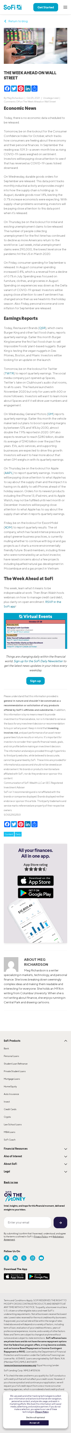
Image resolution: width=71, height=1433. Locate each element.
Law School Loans (13, 1124)
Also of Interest (13, 1156)
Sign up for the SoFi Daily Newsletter (38, 661)
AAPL (9, 473)
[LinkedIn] (15, 1258)
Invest (7, 1101)
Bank (6, 1048)
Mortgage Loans (12, 1078)
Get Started (45, 7)
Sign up (35, 681)
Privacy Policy (41, 1236)
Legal (7, 1171)
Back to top (11, 1182)
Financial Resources (15, 1149)
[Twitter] (24, 1258)
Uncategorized (51, 97)
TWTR (9, 373)
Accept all (34, 1422)
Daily (18, 834)
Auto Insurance (11, 1094)
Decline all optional (35, 1417)
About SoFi (10, 1164)
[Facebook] (6, 1258)
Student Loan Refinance (15, 1063)
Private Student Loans (15, 1071)
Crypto (7, 1116)
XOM (8, 527)
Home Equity (10, 1086)
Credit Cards (10, 1109)
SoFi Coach (10, 1139)
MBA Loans (9, 1132)
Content (9, 834)
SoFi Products (12, 1041)
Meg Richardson (15, 97)
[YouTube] (41, 1258)
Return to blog (18, 21)
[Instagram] (32, 1258)
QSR (42, 328)
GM (50, 414)
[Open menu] (65, 7)
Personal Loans (11, 1056)
